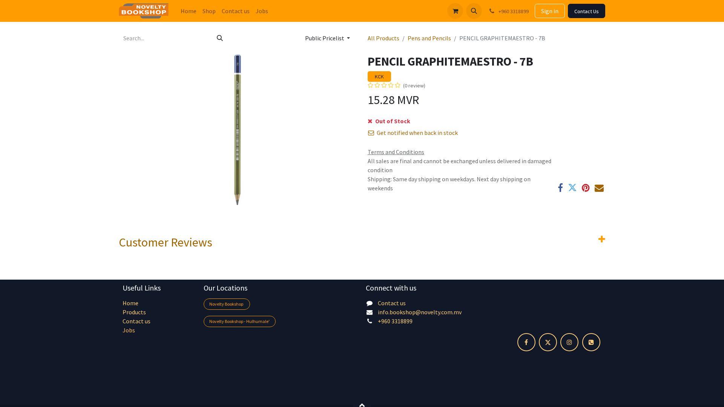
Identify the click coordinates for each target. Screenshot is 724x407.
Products (134, 312)
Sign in (549, 11)
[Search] (219, 38)
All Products (383, 38)
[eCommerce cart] (455, 11)
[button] (474, 11)
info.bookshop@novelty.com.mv (420, 312)
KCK (379, 76)
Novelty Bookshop (226, 304)
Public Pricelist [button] (325, 38)
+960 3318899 (395, 321)
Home (130, 303)
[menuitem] (188, 10)
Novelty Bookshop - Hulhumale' (239, 321)
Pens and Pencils (429, 38)
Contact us (136, 321)
